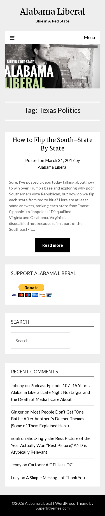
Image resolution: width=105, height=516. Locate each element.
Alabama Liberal (52, 11)
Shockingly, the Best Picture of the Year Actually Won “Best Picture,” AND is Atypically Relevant (50, 445)
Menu (89, 37)
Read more (52, 245)
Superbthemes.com (53, 508)
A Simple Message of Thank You (55, 477)
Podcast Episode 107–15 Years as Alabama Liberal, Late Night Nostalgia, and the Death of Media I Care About (52, 392)
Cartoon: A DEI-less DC (50, 464)
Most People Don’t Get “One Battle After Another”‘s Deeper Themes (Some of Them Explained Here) (47, 418)
